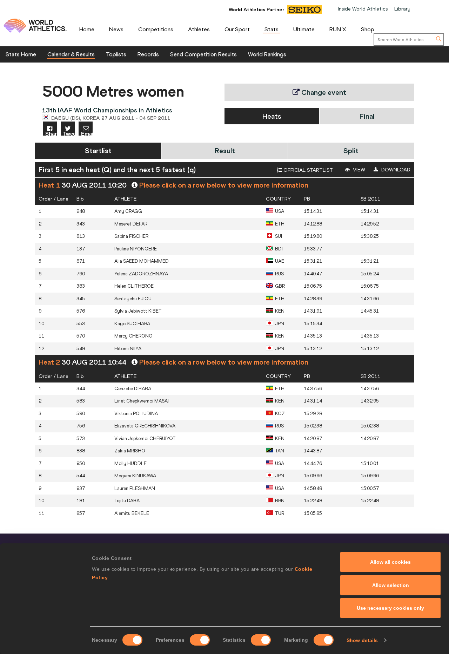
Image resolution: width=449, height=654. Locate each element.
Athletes (199, 29)
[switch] (200, 640)
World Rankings (267, 54)
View (358, 169)
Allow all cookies (390, 562)
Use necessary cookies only (390, 608)
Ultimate (304, 29)
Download (395, 169)
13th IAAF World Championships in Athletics (107, 110)
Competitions (155, 29)
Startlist (98, 150)
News (116, 29)
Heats (271, 116)
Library (402, 9)
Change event (323, 92)
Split (350, 150)
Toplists (116, 54)
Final (367, 116)
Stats (271, 29)
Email (87, 133)
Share (51, 133)
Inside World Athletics (363, 9)
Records (148, 54)
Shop (367, 29)
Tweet (69, 133)
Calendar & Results (71, 54)
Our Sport (237, 29)
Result (225, 150)
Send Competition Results (203, 54)
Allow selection (390, 585)
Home (86, 29)
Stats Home (21, 54)
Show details (362, 640)
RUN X (337, 29)
